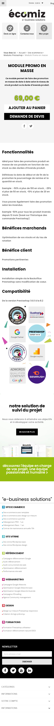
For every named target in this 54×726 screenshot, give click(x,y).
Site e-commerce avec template (16, 512)
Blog (52, 3)
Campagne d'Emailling (12, 594)
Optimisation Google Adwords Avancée (19, 591)
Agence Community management (17, 597)
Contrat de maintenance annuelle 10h (18, 528)
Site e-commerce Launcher (14, 519)
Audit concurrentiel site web (14, 565)
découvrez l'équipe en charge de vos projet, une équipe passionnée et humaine (27, 469)
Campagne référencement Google (17, 558)
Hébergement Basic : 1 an (13, 525)
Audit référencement (11, 561)
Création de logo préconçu (14, 614)
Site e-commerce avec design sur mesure (20, 515)
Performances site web (12, 571)
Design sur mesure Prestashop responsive (20, 611)
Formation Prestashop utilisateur (16, 627)
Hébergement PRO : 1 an (13, 522)
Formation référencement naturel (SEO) (19, 630)
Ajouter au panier (27, 107)
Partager (24, 126)
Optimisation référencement (15, 568)
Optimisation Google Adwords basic (18, 588)
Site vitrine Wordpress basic (14, 542)
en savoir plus (27, 432)
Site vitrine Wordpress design (15, 545)
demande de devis (27, 116)
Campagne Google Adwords (14, 584)
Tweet (31, 126)
